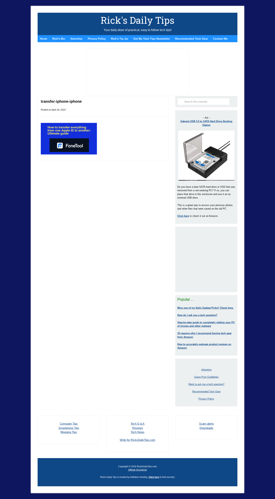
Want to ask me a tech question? (206, 384)
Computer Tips (69, 423)
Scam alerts (206, 423)
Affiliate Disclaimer (137, 470)
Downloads (206, 428)
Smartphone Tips (68, 428)
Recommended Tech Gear (206, 391)
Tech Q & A (137, 423)
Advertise (206, 369)
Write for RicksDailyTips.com (137, 439)
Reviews (137, 428)
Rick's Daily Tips (137, 20)
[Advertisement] (206, 259)
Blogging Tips (69, 432)
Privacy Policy (206, 398)
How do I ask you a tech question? (197, 315)
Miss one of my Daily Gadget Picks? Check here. (205, 307)
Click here (154, 477)
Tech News (137, 432)
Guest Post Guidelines (206, 377)
